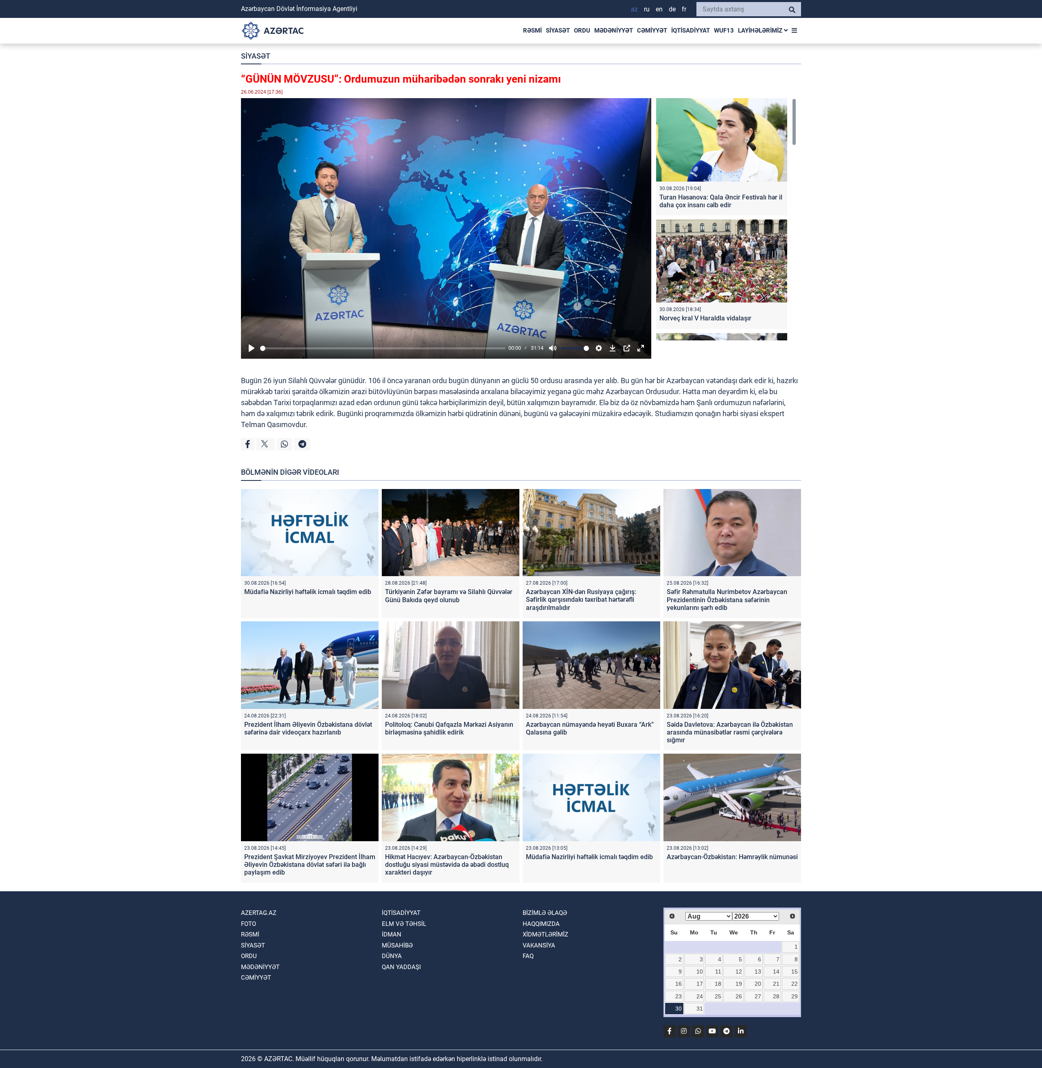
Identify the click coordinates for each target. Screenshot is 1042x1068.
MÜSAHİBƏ (397, 945)
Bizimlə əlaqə (545, 913)
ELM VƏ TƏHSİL (404, 924)
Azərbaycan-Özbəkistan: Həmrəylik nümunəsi (732, 857)
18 (718, 983)
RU (647, 9)
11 (718, 971)
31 (699, 1008)
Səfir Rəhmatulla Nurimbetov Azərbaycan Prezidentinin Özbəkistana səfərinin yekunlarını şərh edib (727, 599)
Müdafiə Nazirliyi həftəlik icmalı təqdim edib (307, 592)
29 (794, 996)
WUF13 (724, 30)
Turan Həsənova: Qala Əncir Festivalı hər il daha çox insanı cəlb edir (720, 201)
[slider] (383, 348)
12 (739, 971)
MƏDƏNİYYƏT (613, 30)
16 (678, 983)
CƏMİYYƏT (652, 30)
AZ (634, 9)
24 (699, 996)
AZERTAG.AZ (258, 913)
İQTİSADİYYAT (690, 30)
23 (678, 996)
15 (794, 971)
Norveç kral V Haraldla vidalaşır (705, 318)
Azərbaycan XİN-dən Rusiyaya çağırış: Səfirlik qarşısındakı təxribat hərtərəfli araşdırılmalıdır (581, 599)
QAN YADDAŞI (401, 967)
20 (758, 983)
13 (758, 971)
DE (672, 9)
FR (684, 9)
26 (739, 996)
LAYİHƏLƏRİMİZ (761, 30)
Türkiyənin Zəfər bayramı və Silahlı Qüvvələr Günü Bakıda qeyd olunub (448, 595)
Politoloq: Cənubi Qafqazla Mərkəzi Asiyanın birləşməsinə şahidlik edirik (449, 728)
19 (739, 983)
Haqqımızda (541, 924)
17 (699, 983)
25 (718, 996)
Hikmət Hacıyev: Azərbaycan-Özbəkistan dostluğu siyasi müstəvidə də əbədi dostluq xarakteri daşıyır (447, 864)
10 (699, 971)
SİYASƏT (558, 30)
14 (776, 971)
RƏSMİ (532, 30)
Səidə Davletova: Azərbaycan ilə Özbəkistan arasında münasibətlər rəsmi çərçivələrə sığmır (730, 732)
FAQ (528, 956)
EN (659, 9)
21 (776, 983)
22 (794, 983)
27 (758, 996)
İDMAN (391, 934)
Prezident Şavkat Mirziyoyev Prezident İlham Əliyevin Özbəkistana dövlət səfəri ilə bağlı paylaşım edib (309, 864)
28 (776, 996)
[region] (726, 219)
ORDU (582, 30)
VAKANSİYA (539, 945)
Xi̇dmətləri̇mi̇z (545, 934)
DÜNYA (392, 956)
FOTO (248, 924)
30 (678, 1008)
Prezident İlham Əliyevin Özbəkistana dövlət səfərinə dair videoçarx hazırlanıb (308, 728)
